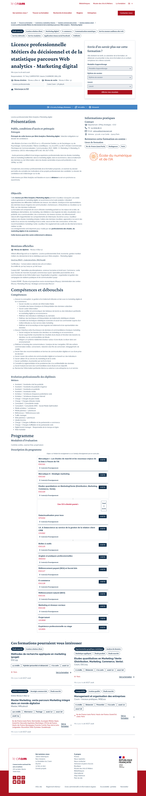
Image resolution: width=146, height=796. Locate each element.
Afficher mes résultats (110, 92)
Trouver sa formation (41, 13)
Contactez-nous (126, 13)
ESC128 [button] (42, 583)
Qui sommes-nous (42, 754)
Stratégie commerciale (38, 691)
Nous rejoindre (79, 759)
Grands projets (40, 768)
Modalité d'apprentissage (97, 64)
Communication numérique (85, 31)
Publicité (76, 36)
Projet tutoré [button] (44, 617)
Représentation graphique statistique (89, 649)
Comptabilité (80, 691)
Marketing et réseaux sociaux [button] (52, 605)
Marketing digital (52, 31)
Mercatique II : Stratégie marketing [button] (54, 474)
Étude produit (100, 653)
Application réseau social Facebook (57, 36)
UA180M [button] (42, 620)
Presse (76, 757)
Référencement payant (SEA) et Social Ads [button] (58, 568)
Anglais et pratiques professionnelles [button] (56, 556)
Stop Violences (79, 776)
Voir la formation (62, 672)
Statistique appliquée (83, 653)
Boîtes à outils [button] (45, 544)
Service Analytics (34, 36)
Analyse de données (113, 649)
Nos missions (40, 759)
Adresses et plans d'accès (83, 764)
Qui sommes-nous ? (20, 13)
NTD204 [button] (42, 518)
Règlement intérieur (53, 787)
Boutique (77, 766)
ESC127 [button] (42, 571)
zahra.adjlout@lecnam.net (102, 131)
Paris (123, 146)
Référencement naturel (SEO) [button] (52, 593)
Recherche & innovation (62, 13)
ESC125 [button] (42, 546)
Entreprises (92, 13)
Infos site (38, 787)
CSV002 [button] (42, 533)
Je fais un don (40, 766)
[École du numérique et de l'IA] (110, 156)
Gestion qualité (94, 691)
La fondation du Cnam (43, 761)
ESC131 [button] (42, 596)
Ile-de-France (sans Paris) (95, 146)
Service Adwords (18, 36)
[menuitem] (85, 3)
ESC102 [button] (42, 477)
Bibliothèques (79, 771)
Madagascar (113, 146)
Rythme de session (95, 73)
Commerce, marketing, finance (45, 23)
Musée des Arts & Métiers (83, 768)
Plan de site (78, 778)
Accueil (13, 23)
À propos (77, 754)
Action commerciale (19, 691)
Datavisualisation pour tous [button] (51, 515)
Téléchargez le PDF (21, 89)
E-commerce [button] (44, 580)
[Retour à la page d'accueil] (18, 3)
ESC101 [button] (42, 464)
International (78, 773)
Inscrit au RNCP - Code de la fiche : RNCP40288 (28, 260)
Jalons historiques (42, 757)
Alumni (38, 764)
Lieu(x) (90, 82)
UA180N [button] (42, 629)
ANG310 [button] (42, 559)
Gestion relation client (87, 23)
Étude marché (17, 31)
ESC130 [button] (42, 608)
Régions (80, 13)
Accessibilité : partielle (108, 787)
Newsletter (124, 787)
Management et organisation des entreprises (99, 696)
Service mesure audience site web (111, 31)
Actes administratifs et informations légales (80, 787)
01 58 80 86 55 (96, 128)
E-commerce (67, 31)
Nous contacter (80, 761)
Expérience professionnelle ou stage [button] (55, 626)
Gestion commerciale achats (67, 23)
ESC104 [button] (42, 492)
